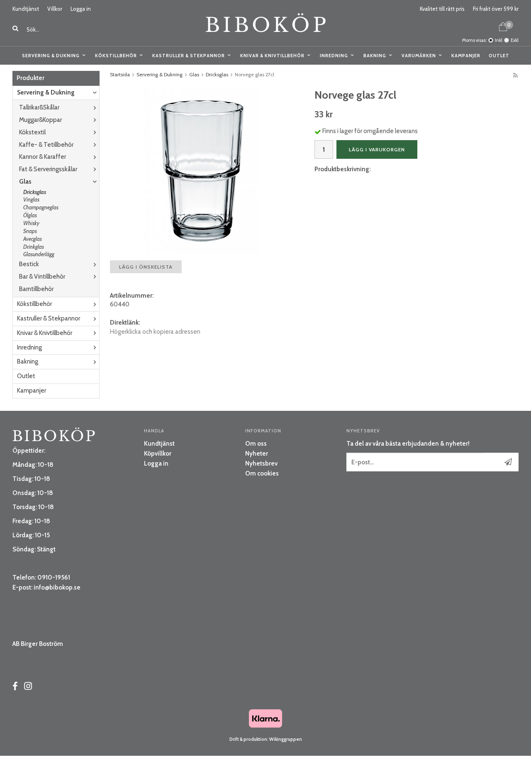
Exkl (515, 40)
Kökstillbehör (116, 55)
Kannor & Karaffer (42, 156)
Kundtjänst (25, 8)
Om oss (256, 443)
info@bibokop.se (57, 587)
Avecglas (32, 238)
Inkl (498, 40)
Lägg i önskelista (146, 267)
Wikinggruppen (285, 739)
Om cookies (262, 473)
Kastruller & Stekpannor (188, 55)
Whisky (31, 223)
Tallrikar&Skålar (39, 107)
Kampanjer (465, 55)
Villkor (54, 8)
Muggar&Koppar (40, 120)
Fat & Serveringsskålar (48, 169)
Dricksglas (34, 192)
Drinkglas (33, 246)
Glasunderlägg (38, 254)
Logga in (81, 8)
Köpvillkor (157, 453)
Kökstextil (32, 132)
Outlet (499, 55)
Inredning (334, 55)
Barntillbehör (36, 289)
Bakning (374, 55)
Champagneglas (40, 207)
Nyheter (256, 453)
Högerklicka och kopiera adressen (155, 331)
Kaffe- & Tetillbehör (46, 144)
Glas (25, 181)
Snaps (30, 231)
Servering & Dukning (51, 55)
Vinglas (31, 199)
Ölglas (30, 215)
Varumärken (419, 55)
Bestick (29, 264)
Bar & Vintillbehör (42, 276)
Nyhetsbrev (261, 463)
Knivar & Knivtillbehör (272, 55)
